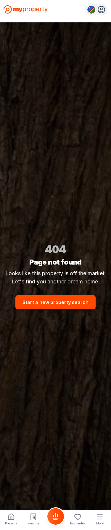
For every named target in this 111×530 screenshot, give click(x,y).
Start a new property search (55, 302)
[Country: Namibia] (96, 9)
